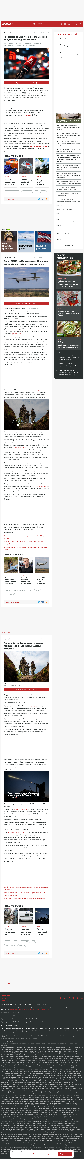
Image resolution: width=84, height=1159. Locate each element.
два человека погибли (33, 706)
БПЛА (32, 590)
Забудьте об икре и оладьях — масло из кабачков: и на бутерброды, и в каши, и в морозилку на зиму (68, 345)
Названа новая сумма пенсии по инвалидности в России (68, 313)
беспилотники (27, 192)
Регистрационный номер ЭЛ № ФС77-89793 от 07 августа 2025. (29, 1009)
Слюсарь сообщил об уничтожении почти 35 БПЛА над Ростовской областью (10, 583)
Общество (24, 575)
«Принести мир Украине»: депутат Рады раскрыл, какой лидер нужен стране (68, 176)
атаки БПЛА (25, 942)
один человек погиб (41, 486)
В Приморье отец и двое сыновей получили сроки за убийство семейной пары (68, 372)
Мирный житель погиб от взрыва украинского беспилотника (26, 182)
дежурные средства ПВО (16, 833)
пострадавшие (9, 594)
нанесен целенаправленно (39, 146)
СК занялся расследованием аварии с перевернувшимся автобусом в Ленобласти (67, 208)
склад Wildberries (41, 390)
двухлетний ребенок (21, 809)
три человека (16, 334)
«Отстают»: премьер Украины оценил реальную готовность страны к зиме (68, 144)
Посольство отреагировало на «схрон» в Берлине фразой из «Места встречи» (68, 127)
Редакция (4, 998)
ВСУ (36, 192)
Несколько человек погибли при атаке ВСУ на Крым (26, 932)
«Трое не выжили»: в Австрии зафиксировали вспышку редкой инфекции (67, 55)
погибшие (21, 946)
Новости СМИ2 (5, 633)
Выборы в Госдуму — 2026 (36, 24)
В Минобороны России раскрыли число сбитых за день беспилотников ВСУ (42, 185)
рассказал (28, 115)
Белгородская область (12, 192)
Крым (15, 942)
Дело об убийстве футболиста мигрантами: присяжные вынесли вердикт (26, 583)
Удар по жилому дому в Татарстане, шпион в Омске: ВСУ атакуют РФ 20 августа (42, 934)
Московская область (20, 590)
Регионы (7, 176)
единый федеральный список (67, 1042)
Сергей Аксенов (10, 946)
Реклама (4, 1000)
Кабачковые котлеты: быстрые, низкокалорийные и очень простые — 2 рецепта (68, 283)
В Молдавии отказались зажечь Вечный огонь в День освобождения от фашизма (68, 47)
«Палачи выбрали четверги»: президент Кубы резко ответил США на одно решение (68, 135)
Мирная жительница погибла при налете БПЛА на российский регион (10, 184)
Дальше (67, 246)
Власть (39, 176)
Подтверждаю (65, 1154)
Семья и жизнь (62, 278)
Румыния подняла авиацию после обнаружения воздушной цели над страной (68, 168)
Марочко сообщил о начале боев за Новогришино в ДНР (10, 933)
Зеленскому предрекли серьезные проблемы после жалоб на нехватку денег (68, 228)
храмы (43, 192)
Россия (39, 926)
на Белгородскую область (21, 447)
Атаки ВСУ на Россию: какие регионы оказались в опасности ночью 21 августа (42, 584)
